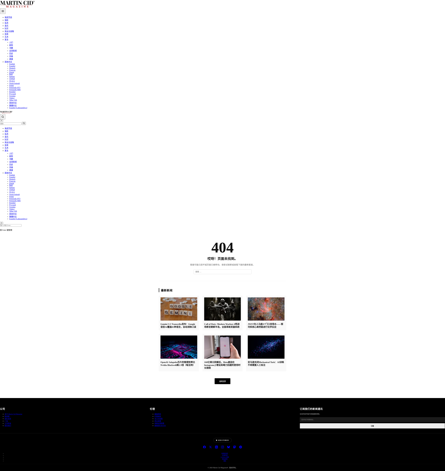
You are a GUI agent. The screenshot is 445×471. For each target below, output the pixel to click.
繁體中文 (13, 106)
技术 (6, 23)
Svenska (12, 96)
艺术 (6, 37)
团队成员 (8, 419)
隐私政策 (224, 459)
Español (12, 66)
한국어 (12, 81)
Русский (12, 94)
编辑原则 (157, 414)
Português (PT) (14, 88)
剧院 (11, 45)
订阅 (372, 426)
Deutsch (12, 68)
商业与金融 (9, 31)
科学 (6, 28)
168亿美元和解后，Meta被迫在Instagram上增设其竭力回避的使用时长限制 (222, 365)
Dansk (11, 72)
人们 (11, 42)
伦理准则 (157, 416)
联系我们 (8, 426)
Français (12, 70)
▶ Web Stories (222, 440)
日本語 (12, 79)
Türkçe (11, 98)
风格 (11, 56)
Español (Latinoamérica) (18, 108)
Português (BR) (15, 90)
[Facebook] (204, 447)
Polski (11, 86)
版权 (225, 461)
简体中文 (8, 62)
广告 (6, 421)
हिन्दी (11, 74)
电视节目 (8, 17)
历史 (11, 53)
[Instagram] (222, 447)
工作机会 (8, 423)
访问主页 (222, 381)
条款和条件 (224, 453)
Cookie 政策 (225, 457)
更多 (6, 40)
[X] (210, 447)
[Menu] (3, 11)
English (12, 64)
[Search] (2, 116)
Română (12, 92)
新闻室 (7, 416)
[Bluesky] (228, 447)
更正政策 (157, 421)
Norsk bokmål (14, 83)
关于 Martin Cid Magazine (13, 414)
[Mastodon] (234, 447)
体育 (6, 34)
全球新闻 (13, 51)
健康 (11, 59)
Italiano (12, 76)
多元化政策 (158, 419)
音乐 (6, 26)
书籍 (11, 48)
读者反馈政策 (159, 423)
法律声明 (224, 455)
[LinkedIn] (216, 447)
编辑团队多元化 (160, 426)
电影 (6, 20)
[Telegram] (240, 447)
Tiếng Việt (13, 100)
